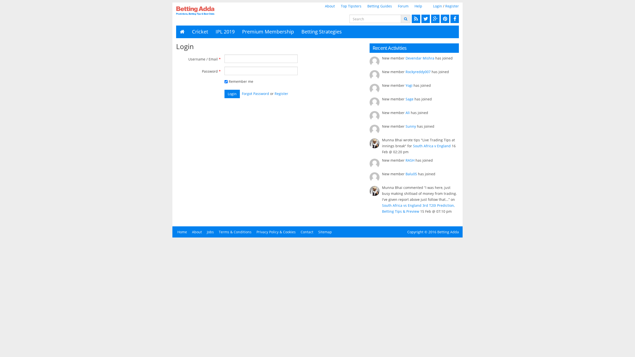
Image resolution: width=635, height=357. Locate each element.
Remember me (240, 81)
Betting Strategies (321, 31)
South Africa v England (432, 146)
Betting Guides (379, 6)
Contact (307, 232)
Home (182, 232)
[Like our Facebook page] (454, 19)
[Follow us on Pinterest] (444, 19)
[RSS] (415, 19)
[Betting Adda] (208, 10)
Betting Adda (448, 232)
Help (418, 6)
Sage (409, 99)
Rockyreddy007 (418, 71)
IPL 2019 (225, 31)
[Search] (405, 19)
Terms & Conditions (235, 232)
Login (437, 6)
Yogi (409, 85)
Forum (403, 6)
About (330, 6)
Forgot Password (255, 93)
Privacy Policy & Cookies (276, 232)
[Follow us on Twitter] (425, 19)
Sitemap (325, 232)
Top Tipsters (351, 6)
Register (452, 6)
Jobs (210, 232)
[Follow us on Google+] (435, 19)
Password (210, 71)
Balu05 (411, 174)
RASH (410, 160)
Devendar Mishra (420, 58)
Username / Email (203, 59)
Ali (408, 112)
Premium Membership (268, 31)
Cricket (200, 31)
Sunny (411, 126)
